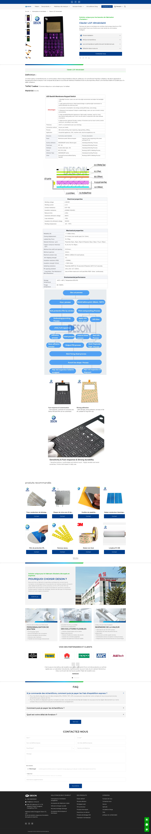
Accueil (27, 11)
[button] (28, 25)
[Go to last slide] (28, 17)
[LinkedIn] (72, 2)
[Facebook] (76, 2)
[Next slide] (28, 55)
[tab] (54, 62)
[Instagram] (79, 2)
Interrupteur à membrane (39, 11)
